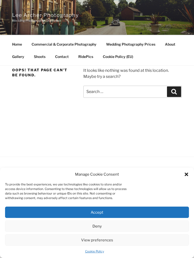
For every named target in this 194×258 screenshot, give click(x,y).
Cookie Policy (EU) (118, 56)
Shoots (39, 56)
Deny (97, 226)
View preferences (97, 240)
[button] (186, 174)
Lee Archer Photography (45, 15)
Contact (62, 56)
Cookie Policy (94, 251)
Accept (97, 212)
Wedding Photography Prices (130, 44)
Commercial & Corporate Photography (64, 44)
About (170, 44)
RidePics (85, 56)
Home (17, 44)
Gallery (18, 56)
